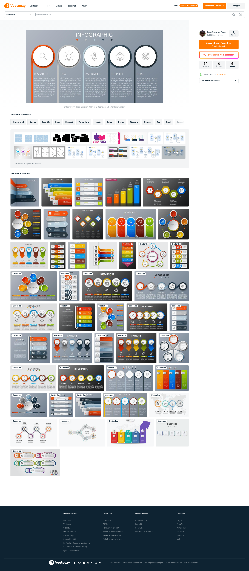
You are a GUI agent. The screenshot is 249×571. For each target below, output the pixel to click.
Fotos (47, 6)
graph (168, 122)
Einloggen (236, 5)
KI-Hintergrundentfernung (75, 546)
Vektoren (34, 6)
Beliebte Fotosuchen (112, 535)
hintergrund (18, 122)
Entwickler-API (69, 539)
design (121, 122)
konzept (69, 122)
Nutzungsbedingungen (153, 562)
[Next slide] (185, 122)
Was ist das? (221, 74)
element (147, 122)
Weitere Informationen (211, 81)
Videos (59, 6)
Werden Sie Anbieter (144, 531)
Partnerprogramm (111, 528)
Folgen (233, 35)
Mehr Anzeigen (174, 152)
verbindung (84, 122)
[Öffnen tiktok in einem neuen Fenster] (92, 562)
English (180, 520)
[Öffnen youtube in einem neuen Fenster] (100, 562)
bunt (57, 122)
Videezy (66, 528)
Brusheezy (68, 520)
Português (181, 528)
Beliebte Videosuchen (112, 539)
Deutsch (180, 531)
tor (158, 122)
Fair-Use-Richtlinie (191, 562)
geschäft (46, 122)
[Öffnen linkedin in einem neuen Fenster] (84, 562)
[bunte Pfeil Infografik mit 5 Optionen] (130, 433)
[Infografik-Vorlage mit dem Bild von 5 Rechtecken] (24, 192)
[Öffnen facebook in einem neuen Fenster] (75, 562)
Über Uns (139, 528)
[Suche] (233, 14)
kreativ (98, 122)
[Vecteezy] (15, 5)
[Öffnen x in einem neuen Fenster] (96, 562)
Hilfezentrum (141, 520)
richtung (134, 122)
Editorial (72, 6)
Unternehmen (69, 531)
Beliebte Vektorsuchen (113, 531)
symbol (180, 122)
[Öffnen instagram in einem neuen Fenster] (79, 562)
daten (109, 122)
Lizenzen (107, 520)
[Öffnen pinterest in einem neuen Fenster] (88, 562)
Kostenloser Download (219, 44)
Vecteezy (67, 524)
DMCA (105, 524)
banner (33, 122)
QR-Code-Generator (72, 550)
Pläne (175, 5)
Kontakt (138, 524)
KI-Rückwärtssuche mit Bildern (76, 543)
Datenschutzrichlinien (173, 562)
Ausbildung (68, 535)
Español (180, 524)
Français (180, 535)
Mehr (84, 6)
